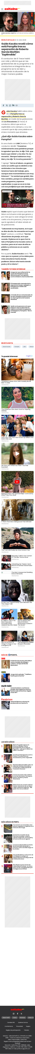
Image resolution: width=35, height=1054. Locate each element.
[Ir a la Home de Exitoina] (12, 9)
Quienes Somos (23, 1022)
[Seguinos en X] (21, 1013)
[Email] (17, 105)
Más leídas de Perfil (10, 822)
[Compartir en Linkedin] (13, 105)
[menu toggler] (2, 9)
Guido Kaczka (6, 346)
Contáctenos (9, 1026)
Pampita (17, 346)
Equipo (28, 1026)
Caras (15, 1017)
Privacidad (19, 1026)
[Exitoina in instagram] (13, 1013)
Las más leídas (7, 742)
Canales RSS (11, 1022)
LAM (24, 346)
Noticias (22, 1017)
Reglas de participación (13, 1030)
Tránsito (26, 1030)
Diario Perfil (6, 1017)
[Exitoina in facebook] (17, 1013)
